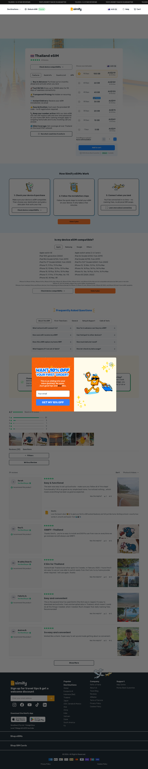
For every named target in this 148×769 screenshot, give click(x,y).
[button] (14, 9)
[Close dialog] (111, 364)
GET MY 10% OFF (53, 402)
